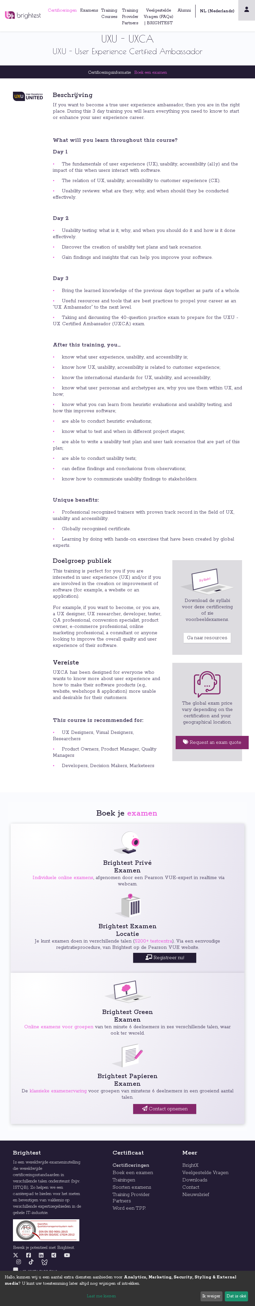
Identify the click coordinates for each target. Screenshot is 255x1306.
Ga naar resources (207, 638)
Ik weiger (211, 1296)
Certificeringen (62, 10)
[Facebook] (28, 1256)
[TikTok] (31, 1262)
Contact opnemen (167, 1109)
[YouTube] (67, 1256)
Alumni (184, 10)
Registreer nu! (168, 958)
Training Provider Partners (130, 17)
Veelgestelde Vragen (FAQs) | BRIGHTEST (158, 17)
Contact (190, 1187)
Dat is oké (236, 1296)
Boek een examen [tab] (150, 72)
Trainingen (124, 1180)
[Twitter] (17, 1256)
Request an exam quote (214, 743)
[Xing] (53, 1256)
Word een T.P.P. (129, 1208)
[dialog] (127, 1288)
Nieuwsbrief (195, 1195)
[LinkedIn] (41, 1256)
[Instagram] (18, 1262)
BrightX (190, 1165)
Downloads (195, 1180)
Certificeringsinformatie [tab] (109, 72)
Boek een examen (133, 1173)
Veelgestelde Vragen (205, 1173)
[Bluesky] (44, 1262)
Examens (89, 10)
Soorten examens (132, 1187)
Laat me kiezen (101, 1296)
